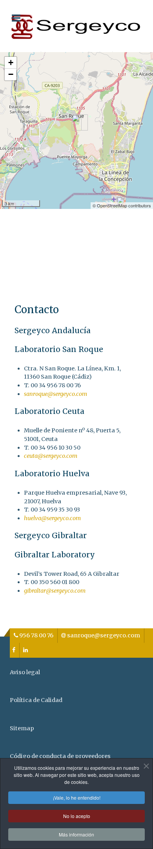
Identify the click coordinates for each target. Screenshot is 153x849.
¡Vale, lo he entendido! (76, 797)
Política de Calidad (36, 700)
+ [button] (10, 62)
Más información (76, 834)
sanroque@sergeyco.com (55, 393)
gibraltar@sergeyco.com (55, 590)
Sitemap (22, 728)
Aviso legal (25, 672)
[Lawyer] (76, 26)
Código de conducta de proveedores (60, 756)
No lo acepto (76, 816)
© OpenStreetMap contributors (122, 205)
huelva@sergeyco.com (52, 518)
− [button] (10, 74)
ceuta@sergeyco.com (50, 455)
